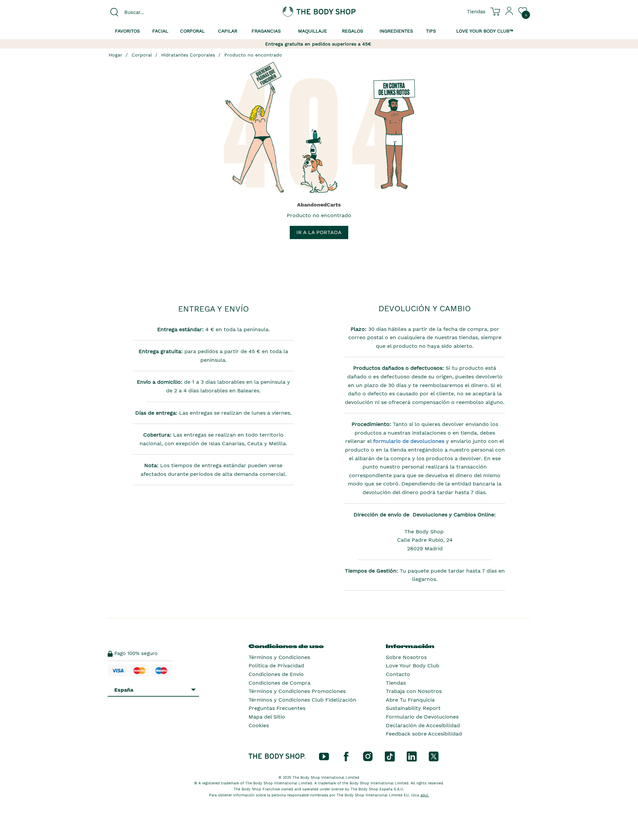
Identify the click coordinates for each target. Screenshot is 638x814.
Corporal (192, 31)
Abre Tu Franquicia (410, 700)
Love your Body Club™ (484, 31)
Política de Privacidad (276, 665)
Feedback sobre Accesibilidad (424, 734)
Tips (431, 31)
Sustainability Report (413, 708)
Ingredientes (396, 31)
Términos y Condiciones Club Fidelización (302, 700)
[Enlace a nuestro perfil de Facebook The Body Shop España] (346, 756)
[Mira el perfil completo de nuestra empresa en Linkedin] (412, 756)
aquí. (424, 795)
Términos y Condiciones (279, 657)
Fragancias (266, 31)
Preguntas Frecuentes (277, 708)
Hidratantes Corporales (188, 55)
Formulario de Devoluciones (422, 717)
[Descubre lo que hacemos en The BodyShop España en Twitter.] (434, 756)
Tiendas (396, 683)
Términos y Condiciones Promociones (297, 691)
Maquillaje (312, 31)
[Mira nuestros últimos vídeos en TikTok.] (390, 756)
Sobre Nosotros (406, 657)
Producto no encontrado (253, 55)
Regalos (352, 31)
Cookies (259, 725)
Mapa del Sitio (267, 717)
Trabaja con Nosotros (414, 691)
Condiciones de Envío (276, 674)
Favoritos (127, 31)
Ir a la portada (319, 232)
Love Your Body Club (412, 665)
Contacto (398, 674)
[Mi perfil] (509, 14)
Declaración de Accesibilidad (423, 725)
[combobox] (157, 12)
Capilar (227, 31)
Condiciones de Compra (279, 683)
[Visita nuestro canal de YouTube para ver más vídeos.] (324, 756)
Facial (160, 31)
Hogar (115, 55)
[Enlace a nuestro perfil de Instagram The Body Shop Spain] (368, 756)
